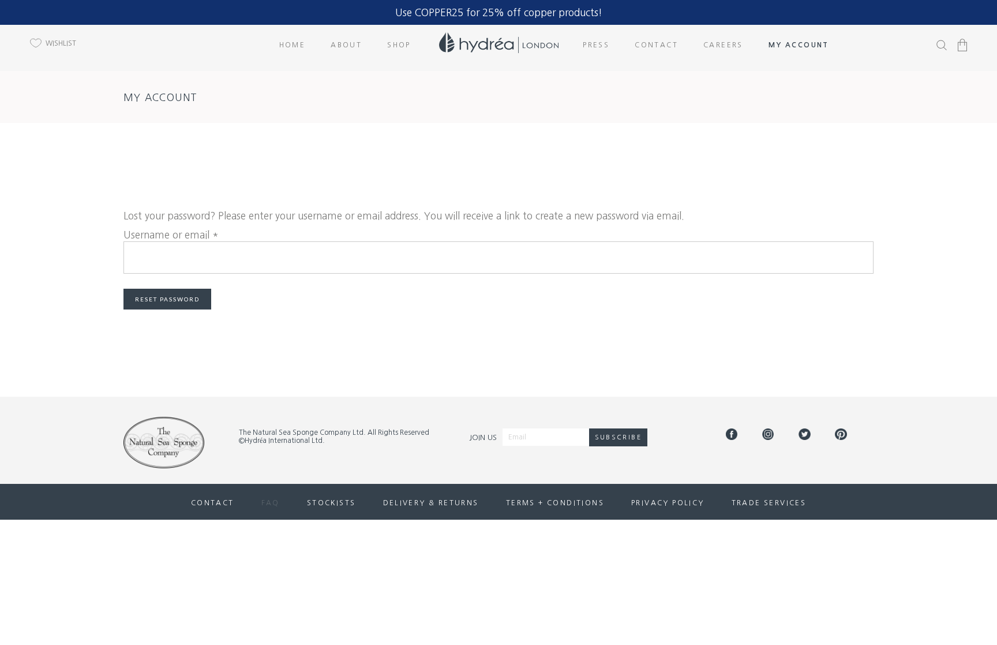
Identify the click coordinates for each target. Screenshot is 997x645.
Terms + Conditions (555, 502)
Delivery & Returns (431, 502)
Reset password (167, 299)
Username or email (171, 235)
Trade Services (769, 502)
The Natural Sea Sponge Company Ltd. (302, 432)
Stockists (331, 502)
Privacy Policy (667, 502)
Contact (212, 502)
